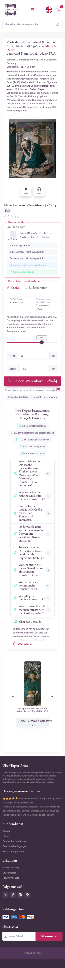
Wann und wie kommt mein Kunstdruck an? (28, 586)
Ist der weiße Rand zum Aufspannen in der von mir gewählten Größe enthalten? (31, 534)
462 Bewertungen (25, 802)
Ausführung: (20, 245)
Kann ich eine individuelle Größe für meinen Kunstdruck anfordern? (30, 513)
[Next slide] (52, 697)
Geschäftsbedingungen (14, 846)
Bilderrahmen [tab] (38, 288)
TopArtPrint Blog (10, 877)
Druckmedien (9, 872)
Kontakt (6, 831)
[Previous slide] (13, 697)
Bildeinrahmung (10, 867)
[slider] (42, 342)
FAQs (5, 836)
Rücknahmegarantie (13, 851)
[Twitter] (5, 895)
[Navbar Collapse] (32, 10)
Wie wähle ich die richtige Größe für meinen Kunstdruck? (31, 496)
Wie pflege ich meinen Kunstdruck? (31, 598)
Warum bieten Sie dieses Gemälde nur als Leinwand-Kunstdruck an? (31, 570)
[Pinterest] (27, 895)
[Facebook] (13, 895)
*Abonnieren (49, 936)
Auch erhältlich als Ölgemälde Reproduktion (34, 397)
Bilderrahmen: (27, 251)
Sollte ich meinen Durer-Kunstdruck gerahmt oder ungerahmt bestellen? (32, 552)
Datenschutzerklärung (14, 841)
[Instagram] (20, 895)
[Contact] (58, 390)
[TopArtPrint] (10, 9)
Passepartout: (26, 258)
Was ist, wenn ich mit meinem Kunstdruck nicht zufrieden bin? (32, 610)
